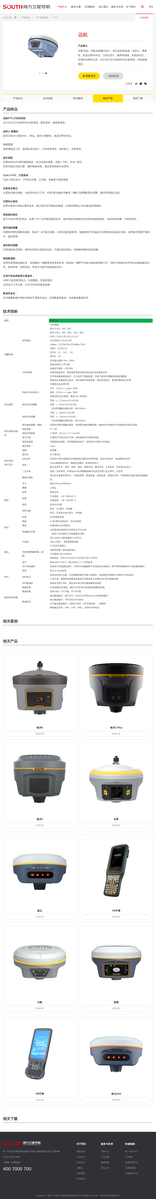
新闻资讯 (80, 1151)
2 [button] (43, 73)
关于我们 (131, 6)
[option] (42, 47)
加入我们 (103, 6)
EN (151, 6)
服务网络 (105, 1162)
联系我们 (80, 1179)
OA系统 (129, 1157)
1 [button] (40, 73)
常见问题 (105, 1157)
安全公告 (105, 1168)
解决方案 (76, 6)
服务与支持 (117, 6)
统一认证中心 (131, 1151)
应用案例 (90, 6)
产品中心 (62, 6)
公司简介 (80, 1157)
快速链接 (130, 1144)
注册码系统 (130, 1168)
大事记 (79, 1168)
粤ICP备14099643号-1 (110, 1195)
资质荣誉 (80, 1173)
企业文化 (80, 1162)
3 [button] (46, 73)
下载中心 (105, 1151)
